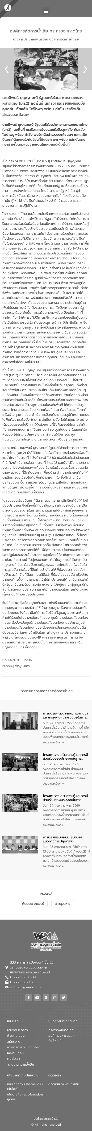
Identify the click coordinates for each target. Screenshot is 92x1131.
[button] (46, 11)
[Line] (46, 997)
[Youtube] (37, 997)
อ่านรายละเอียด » (53, 742)
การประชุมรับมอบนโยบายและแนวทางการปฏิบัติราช (63, 840)
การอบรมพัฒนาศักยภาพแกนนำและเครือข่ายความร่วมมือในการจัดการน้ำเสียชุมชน (65, 716)
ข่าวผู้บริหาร (22, 666)
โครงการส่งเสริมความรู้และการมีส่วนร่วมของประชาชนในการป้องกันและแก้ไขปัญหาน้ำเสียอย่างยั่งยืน (65, 757)
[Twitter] (63, 997)
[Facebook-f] (28, 997)
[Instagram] (54, 997)
